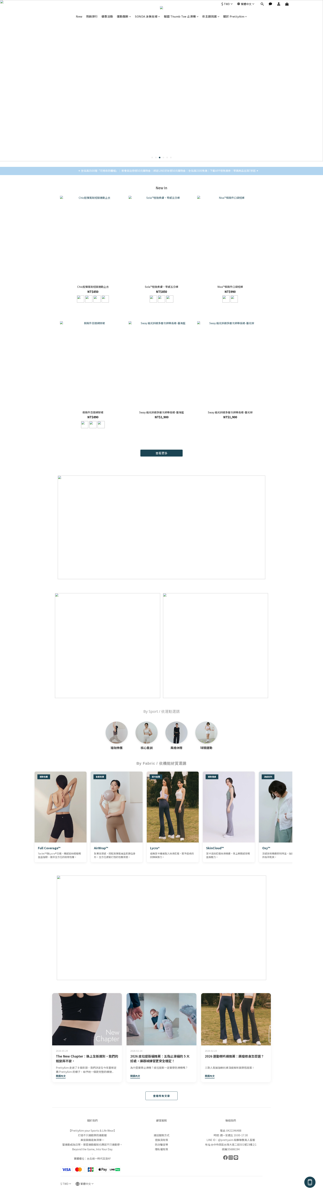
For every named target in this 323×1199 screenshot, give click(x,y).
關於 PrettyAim (233, 16)
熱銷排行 (92, 16)
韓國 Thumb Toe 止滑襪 (180, 16)
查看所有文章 (161, 1096)
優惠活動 (107, 16)
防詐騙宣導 (161, 1144)
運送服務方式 (161, 1135)
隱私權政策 (161, 1149)
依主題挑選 (209, 16)
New (79, 16)
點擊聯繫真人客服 (244, 1140)
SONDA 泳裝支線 (146, 16)
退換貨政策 (161, 1140)
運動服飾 (122, 16)
